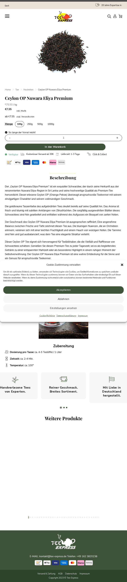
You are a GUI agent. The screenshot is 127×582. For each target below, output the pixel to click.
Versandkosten (27, 116)
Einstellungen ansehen (63, 308)
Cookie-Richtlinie (47, 315)
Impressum (83, 315)
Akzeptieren (63, 290)
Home (8, 89)
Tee (17, 89)
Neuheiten (28, 89)
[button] (122, 264)
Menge (9, 124)
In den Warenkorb (55, 146)
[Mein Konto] (114, 16)
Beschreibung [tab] (63, 177)
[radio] (19, 124)
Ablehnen (63, 299)
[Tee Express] (63, 16)
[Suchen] (109, 16)
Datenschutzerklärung (66, 315)
